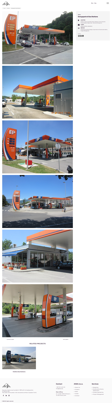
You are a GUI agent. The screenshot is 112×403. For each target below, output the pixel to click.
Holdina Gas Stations (19, 371)
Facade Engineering (98, 392)
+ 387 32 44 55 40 (60, 387)
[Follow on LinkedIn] (6, 395)
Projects (77, 389)
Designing (95, 387)
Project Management (98, 394)
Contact (77, 395)
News (76, 391)
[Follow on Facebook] (3, 395)
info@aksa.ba (59, 388)
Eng (95, 3)
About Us (77, 387)
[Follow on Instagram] (9, 395)
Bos (92, 3)
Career (77, 393)
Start (4, 8)
